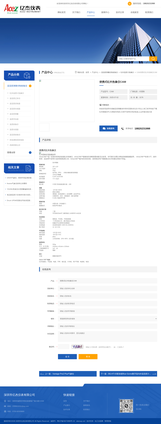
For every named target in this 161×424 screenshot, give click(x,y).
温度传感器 (14, 129)
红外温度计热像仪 (127, 72)
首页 (87, 72)
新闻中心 (105, 12)
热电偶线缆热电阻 (17, 140)
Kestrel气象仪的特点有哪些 (17, 183)
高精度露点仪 (15, 145)
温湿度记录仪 (15, 98)
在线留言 (135, 12)
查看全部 (11, 152)
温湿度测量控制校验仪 (109, 72)
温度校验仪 (14, 124)
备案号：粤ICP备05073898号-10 (63, 421)
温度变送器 (14, 119)
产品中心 (91, 12)
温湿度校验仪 (15, 135)
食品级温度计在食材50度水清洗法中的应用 (20, 195)
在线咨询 (110, 128)
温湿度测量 (14, 114)
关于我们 (76, 12)
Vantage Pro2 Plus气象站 (63, 374)
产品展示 (66, 405)
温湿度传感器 (15, 109)
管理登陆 (108, 421)
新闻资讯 (86, 405)
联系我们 (149, 12)
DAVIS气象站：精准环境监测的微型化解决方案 (20, 178)
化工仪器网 (99, 421)
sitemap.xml (80, 421)
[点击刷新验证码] (77, 347)
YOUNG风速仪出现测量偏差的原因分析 (20, 189)
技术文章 (120, 12)
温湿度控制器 (15, 104)
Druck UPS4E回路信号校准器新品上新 (20, 200)
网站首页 (62, 12)
